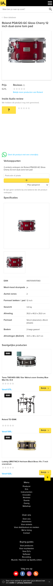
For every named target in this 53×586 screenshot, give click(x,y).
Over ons (26, 519)
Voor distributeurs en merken (26, 527)
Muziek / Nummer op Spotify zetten (26, 560)
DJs (26, 489)
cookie (11, 583)
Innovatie (27, 495)
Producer (26, 486)
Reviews (26, 497)
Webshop (27, 506)
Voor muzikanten (26, 548)
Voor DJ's (26, 551)
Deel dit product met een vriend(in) (23, 154)
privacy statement (24, 583)
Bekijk (43, 388)
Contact (26, 533)
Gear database (10, 17)
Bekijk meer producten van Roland (28, 92)
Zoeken (50, 9)
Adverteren (26, 521)
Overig (26, 503)
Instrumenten (26, 492)
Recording (26, 557)
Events (26, 500)
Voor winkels (26, 524)
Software (26, 554)
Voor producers (26, 545)
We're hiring (26, 530)
